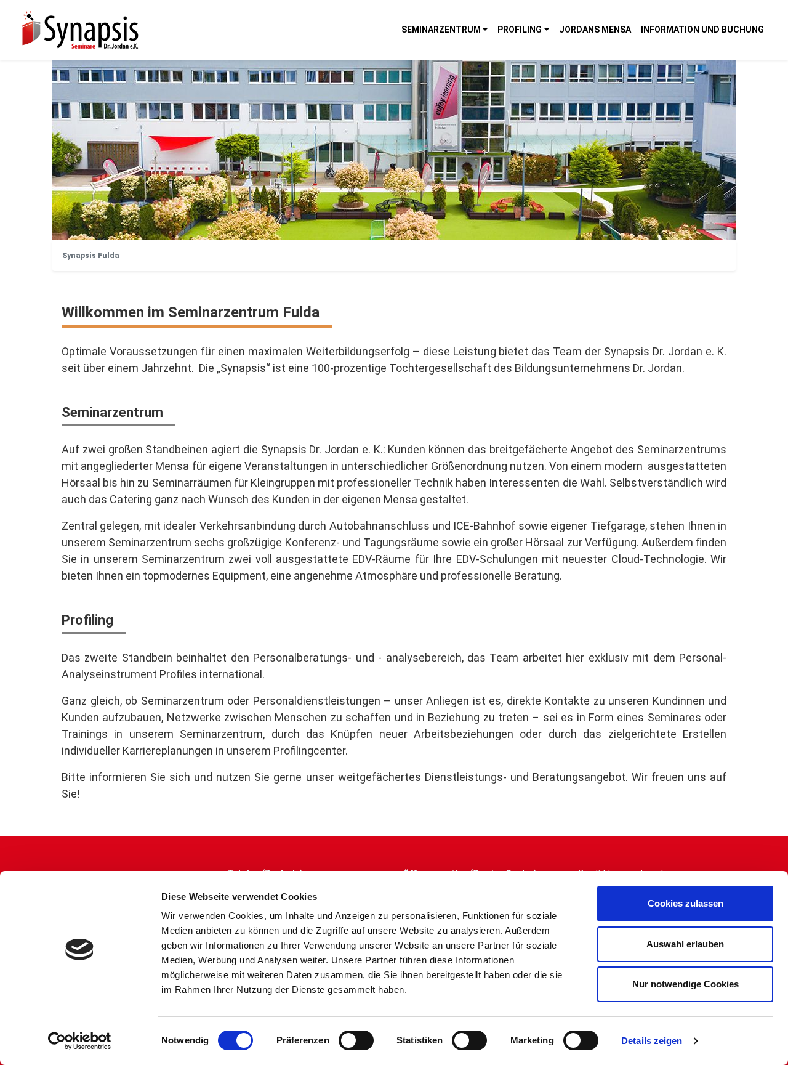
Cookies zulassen (685, 903)
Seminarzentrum (441, 29)
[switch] (356, 1040)
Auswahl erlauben (685, 944)
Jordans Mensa (595, 29)
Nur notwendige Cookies (685, 984)
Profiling (519, 29)
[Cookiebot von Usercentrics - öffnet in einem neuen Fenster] (80, 1041)
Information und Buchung (702, 29)
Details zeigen (651, 1040)
